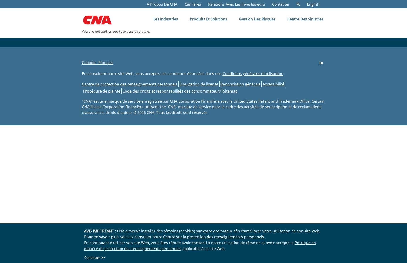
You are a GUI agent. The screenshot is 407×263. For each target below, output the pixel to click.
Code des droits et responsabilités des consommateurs (171, 91)
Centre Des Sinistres (305, 19)
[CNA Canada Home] (101, 21)
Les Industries (165, 19)
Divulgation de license (198, 84)
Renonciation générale (240, 84)
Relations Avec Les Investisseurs (236, 4)
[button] (97, 62)
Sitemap (230, 91)
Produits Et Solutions (208, 19)
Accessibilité (273, 84)
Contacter (281, 4)
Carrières (193, 4)
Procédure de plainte (101, 91)
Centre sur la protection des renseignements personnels (213, 236)
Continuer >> (94, 257)
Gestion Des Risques (257, 19)
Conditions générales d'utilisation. (253, 73)
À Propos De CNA (162, 4)
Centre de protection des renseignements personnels (129, 84)
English (313, 4)
